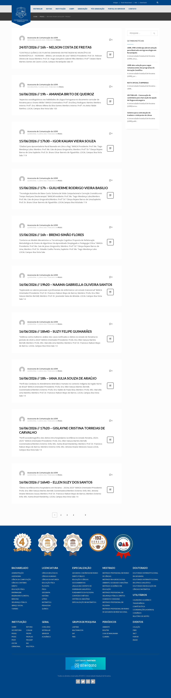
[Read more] (110, 57)
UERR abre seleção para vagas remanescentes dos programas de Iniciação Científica (140, 67)
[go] (154, 33)
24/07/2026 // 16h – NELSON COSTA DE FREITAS (55, 47)
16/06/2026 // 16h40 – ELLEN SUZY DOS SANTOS (55, 482)
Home (35, 16)
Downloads (143, 2)
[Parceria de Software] (85, 663)
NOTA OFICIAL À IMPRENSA (138, 83)
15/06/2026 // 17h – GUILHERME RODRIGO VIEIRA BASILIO (63, 188)
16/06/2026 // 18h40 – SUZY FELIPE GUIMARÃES (55, 331)
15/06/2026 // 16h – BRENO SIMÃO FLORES (51, 235)
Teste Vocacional (126, 2)
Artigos (115, 2)
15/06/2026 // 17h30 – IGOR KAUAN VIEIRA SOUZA (57, 141)
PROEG (42, 16)
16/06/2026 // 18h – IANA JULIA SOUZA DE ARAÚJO (58, 378)
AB (112, 676)
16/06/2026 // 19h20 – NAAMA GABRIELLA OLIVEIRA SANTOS (65, 285)
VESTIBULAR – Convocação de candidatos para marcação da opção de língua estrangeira (141, 97)
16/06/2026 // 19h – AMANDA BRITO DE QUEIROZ (56, 94)
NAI (136, 2)
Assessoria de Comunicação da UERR (42, 37)
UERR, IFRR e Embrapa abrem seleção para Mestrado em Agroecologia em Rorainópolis (142, 50)
